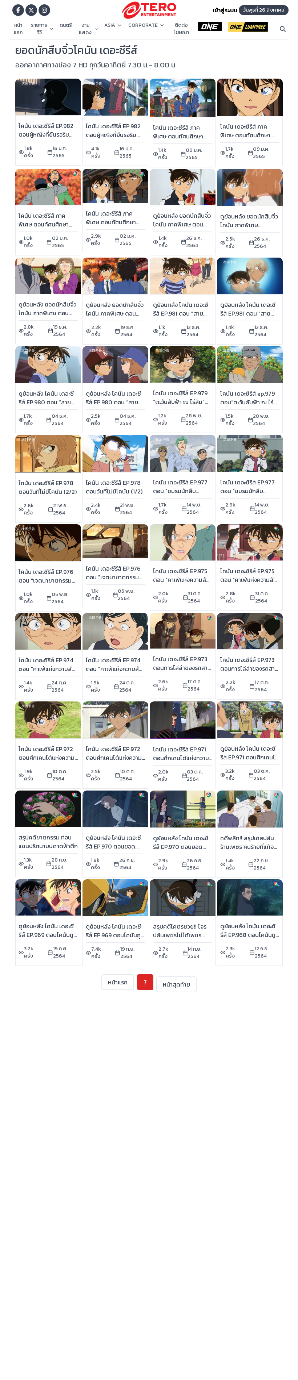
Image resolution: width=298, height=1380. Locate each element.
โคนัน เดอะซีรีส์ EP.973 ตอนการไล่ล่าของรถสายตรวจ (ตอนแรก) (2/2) (182, 668)
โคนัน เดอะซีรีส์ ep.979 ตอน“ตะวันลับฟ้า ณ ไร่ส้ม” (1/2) (247, 402)
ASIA (109, 25)
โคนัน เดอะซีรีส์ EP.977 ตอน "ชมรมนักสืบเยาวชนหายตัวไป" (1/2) (248, 491)
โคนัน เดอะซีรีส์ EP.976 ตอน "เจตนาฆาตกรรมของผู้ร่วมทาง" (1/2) (113, 577)
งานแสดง (85, 29)
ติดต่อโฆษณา (181, 29)
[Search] (283, 29)
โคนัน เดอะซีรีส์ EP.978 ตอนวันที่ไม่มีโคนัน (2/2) (48, 487)
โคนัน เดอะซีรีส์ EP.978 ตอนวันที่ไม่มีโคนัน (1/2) (114, 487)
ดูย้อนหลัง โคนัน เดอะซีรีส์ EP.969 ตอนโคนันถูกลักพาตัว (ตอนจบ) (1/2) (115, 935)
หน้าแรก (18, 29)
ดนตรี (66, 25)
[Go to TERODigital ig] (44, 10)
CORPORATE (143, 25)
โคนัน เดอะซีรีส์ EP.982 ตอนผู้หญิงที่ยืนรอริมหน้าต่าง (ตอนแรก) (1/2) (115, 135)
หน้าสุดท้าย (176, 984)
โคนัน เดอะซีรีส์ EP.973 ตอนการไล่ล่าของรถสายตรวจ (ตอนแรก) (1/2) (249, 668)
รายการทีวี (39, 29)
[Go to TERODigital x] (31, 10)
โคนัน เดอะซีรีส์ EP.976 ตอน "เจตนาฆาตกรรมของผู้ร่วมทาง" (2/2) (46, 580)
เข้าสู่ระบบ (225, 10)
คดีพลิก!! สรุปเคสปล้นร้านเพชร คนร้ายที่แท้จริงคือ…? (249, 847)
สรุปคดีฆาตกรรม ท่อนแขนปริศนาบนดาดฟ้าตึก (48, 841)
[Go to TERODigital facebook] (18, 10)
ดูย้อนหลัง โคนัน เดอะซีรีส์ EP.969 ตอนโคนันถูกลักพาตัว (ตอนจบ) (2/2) (48, 935)
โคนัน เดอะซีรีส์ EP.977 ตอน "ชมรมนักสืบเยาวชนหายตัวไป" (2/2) (181, 491)
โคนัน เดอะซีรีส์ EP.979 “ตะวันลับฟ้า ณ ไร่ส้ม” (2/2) (180, 402)
